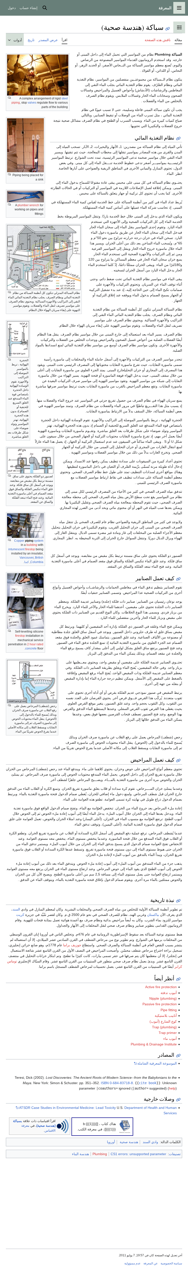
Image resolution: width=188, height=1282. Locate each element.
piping (16, 102)
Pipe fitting (169, 1010)
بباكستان (153, 915)
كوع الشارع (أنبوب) (163, 1021)
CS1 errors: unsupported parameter (138, 1154)
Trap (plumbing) (164, 1027)
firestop (30, 549)
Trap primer (168, 1033)
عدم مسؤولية (132, 1263)
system (38, 540)
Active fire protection (161, 987)
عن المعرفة (150, 1263)
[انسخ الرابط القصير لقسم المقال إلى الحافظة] (178, 138)
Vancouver (27, 557)
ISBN (105, 1083)
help (172, 1088)
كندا (26, 562)
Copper (19, 540)
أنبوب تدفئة (169, 993)
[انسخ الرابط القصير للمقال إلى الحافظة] (167, 29)
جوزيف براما (72, 945)
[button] (179, 8)
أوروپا (111, 1142)
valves (32, 102)
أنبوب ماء (170, 1039)
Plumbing (100, 1154)
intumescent (16, 549)
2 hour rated (35, 644)
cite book (147, 1083)
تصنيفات (175, 1154)
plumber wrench (28, 205)
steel (64, 98)
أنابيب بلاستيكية (166, 1016)
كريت (20, 915)
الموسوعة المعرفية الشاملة (157, 1063)
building (31, 545)
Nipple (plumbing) (163, 998)
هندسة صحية (129, 1142)
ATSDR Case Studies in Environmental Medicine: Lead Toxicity (67, 1108)
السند (16, 909)
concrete (31, 648)
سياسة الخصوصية (171, 1263)
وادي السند (150, 1142)
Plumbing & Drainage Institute (154, 1044)
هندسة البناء (80, 1154)
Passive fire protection (159, 1004)
